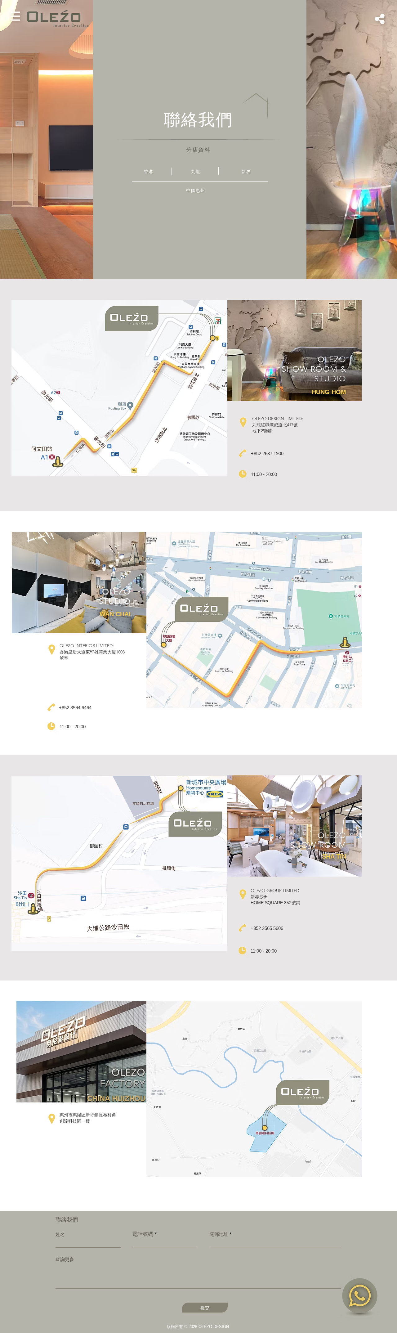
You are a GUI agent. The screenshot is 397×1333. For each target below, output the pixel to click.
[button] (15, 16)
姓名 (60, 1234)
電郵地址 (219, 1234)
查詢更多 (65, 1259)
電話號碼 (142, 1234)
